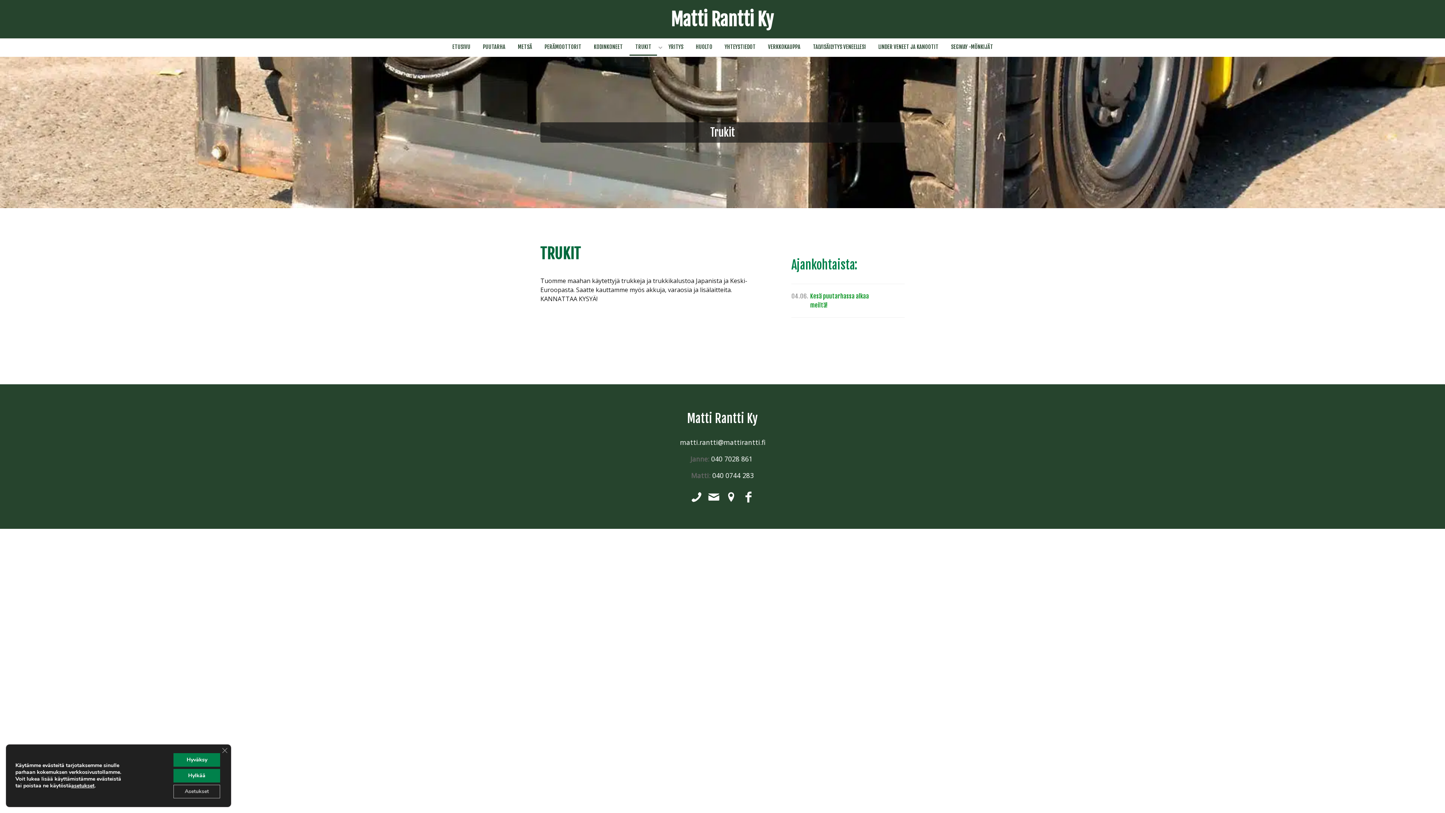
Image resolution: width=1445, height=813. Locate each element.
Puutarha (494, 46)
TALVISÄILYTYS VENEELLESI (839, 46)
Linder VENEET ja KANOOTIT (908, 46)
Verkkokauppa (784, 46)
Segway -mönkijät (972, 46)
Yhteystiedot (740, 46)
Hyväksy (197, 759)
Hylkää (196, 775)
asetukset (82, 786)
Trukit (643, 46)
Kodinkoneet (608, 46)
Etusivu (461, 46)
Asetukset (197, 791)
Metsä (525, 46)
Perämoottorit (563, 46)
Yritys (676, 46)
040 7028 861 (732, 458)
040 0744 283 (733, 475)
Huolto (704, 46)
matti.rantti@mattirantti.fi (722, 442)
